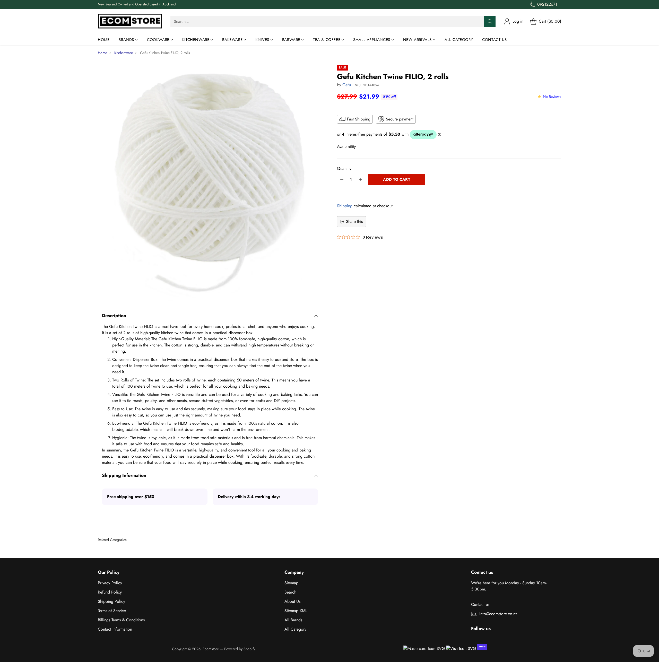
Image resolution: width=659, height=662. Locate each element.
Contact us (480, 604)
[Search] (490, 21)
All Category (295, 629)
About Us (292, 601)
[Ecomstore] (130, 21)
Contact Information (115, 629)
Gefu (346, 85)
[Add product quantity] (360, 179)
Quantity (344, 168)
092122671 (547, 4)
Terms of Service (112, 611)
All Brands (293, 620)
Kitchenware (123, 52)
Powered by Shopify (239, 648)
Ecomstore (211, 648)
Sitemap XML (295, 611)
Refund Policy (110, 592)
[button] (449, 191)
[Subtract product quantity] (341, 179)
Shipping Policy (111, 601)
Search (290, 592)
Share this (354, 221)
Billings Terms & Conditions (121, 620)
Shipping (344, 206)
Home (102, 52)
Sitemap (291, 583)
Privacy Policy (110, 583)
